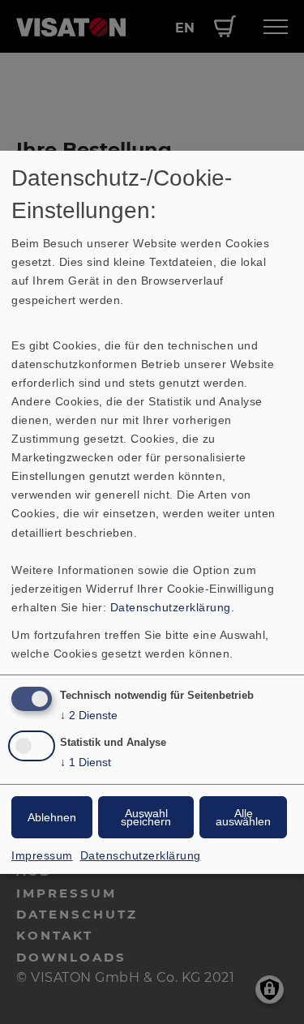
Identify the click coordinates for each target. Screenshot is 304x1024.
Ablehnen (52, 817)
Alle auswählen (243, 817)
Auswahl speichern (146, 817)
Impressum (42, 855)
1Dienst (85, 762)
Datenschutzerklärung (170, 607)
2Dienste (89, 715)
